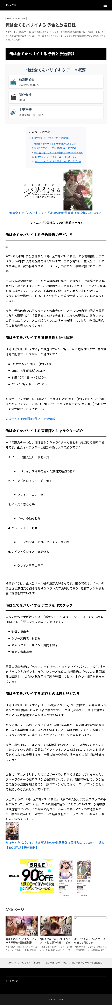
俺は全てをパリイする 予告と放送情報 (50, 138)
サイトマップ (12, 981)
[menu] (105, 5)
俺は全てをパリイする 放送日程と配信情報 (55, 148)
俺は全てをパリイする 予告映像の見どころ (55, 143)
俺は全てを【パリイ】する (16, 18)
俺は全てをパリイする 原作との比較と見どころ (58, 161)
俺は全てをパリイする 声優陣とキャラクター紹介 (58, 152)
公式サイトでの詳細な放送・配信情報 (30, 419)
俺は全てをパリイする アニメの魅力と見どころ (89, 941)
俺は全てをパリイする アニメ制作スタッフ (56, 156)
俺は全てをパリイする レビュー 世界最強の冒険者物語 (21, 941)
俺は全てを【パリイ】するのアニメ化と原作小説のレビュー (55, 943)
